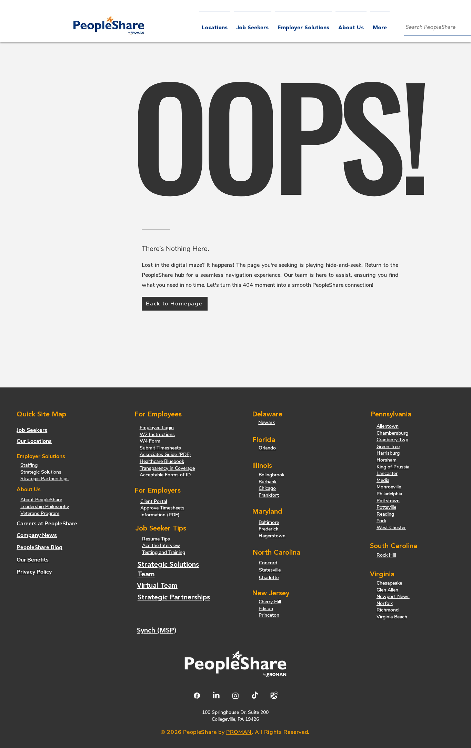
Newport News (393, 596)
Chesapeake (389, 583)
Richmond (388, 610)
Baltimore (269, 522)
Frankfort (269, 495)
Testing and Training (163, 552)
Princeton (269, 615)
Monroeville (389, 487)
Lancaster (387, 473)
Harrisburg (388, 453)
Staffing (29, 465)
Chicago (267, 488)
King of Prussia (393, 467)
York (381, 520)
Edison (266, 608)
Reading (385, 514)
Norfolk (385, 603)
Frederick (268, 529)
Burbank (268, 481)
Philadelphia (389, 494)
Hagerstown (272, 536)
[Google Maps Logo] (274, 695)
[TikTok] (255, 695)
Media (383, 480)
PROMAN (239, 732)
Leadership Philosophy (44, 506)
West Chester (391, 527)
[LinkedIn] (216, 695)
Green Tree (388, 446)
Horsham (387, 460)
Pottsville (386, 507)
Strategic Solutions (40, 472)
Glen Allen (387, 590)
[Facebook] (197, 695)
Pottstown (388, 500)
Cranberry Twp (392, 439)
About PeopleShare (41, 499)
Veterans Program (39, 513)
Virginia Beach (392, 617)
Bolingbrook (271, 475)
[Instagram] (235, 695)
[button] (303, 25)
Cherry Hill (270, 601)
